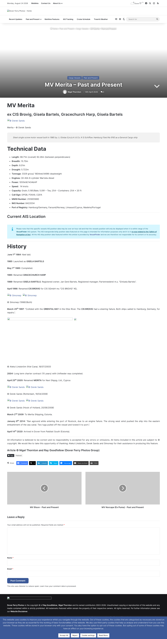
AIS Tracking (68, 19)
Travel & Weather (101, 19)
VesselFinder (95, 235)
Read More (103, 635)
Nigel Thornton (74, 92)
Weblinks (34, 3)
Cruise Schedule (83, 19)
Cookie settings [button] (88, 635)
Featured (19, 455)
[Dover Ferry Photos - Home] (19, 10)
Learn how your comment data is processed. (58, 586)
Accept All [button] (64, 635)
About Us (57, 3)
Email (10, 569)
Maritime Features (52, 19)
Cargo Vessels (82, 28)
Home (55, 28)
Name (10, 558)
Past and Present (66, 28)
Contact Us (45, 3)
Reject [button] (74, 635)
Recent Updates (15, 19)
